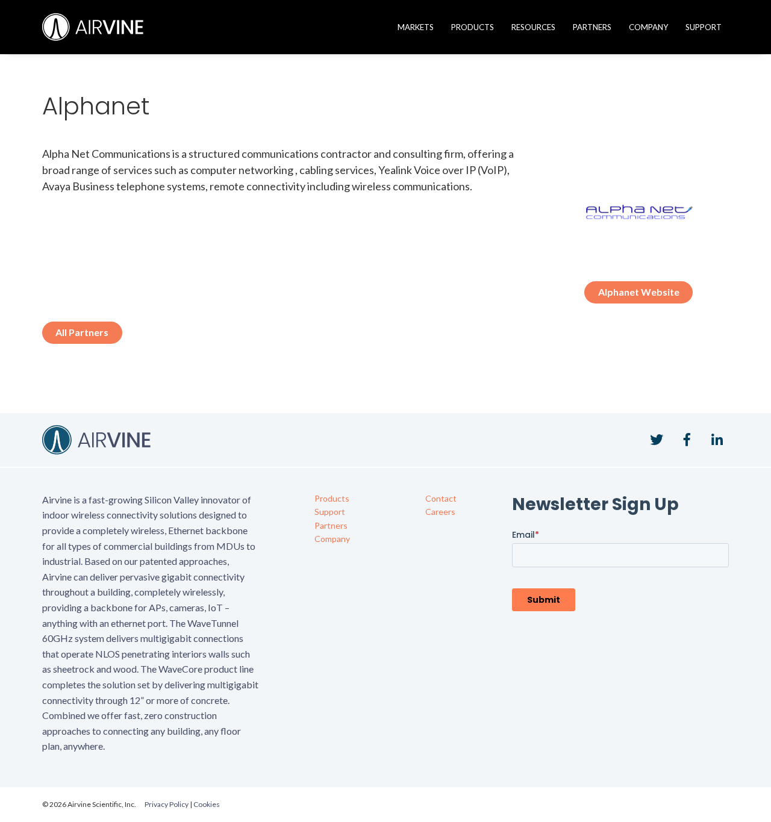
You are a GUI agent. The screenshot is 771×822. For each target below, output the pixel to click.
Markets (416, 27)
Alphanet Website (638, 291)
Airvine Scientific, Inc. (92, 27)
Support (703, 27)
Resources (533, 27)
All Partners (81, 332)
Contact (441, 498)
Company (648, 27)
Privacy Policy (167, 804)
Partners (592, 27)
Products (472, 27)
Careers (440, 511)
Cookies (206, 804)
